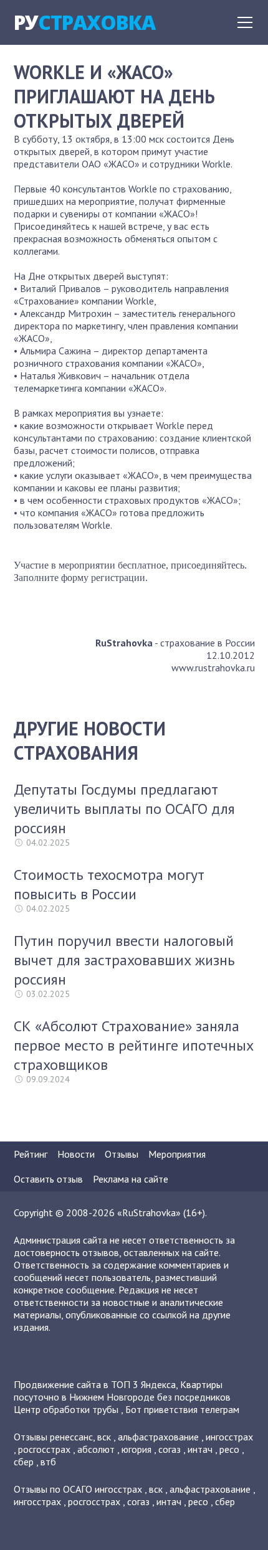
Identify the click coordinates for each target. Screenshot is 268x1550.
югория (136, 1449)
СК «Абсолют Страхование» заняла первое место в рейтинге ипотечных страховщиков (134, 1045)
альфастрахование (158, 1436)
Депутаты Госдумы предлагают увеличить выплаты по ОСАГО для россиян (124, 809)
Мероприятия (177, 1154)
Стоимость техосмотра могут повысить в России (109, 884)
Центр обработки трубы (66, 1409)
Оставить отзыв (48, 1179)
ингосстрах (229, 1436)
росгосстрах (44, 1449)
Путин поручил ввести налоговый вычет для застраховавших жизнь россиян (124, 960)
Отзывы (121, 1154)
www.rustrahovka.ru (213, 667)
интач (200, 1449)
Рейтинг (30, 1154)
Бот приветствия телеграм (182, 1409)
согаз (169, 1449)
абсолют (96, 1449)
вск (104, 1436)
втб (48, 1461)
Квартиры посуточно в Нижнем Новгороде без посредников (122, 1390)
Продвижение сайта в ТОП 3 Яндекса (95, 1384)
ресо (229, 1449)
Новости (76, 1154)
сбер (24, 1461)
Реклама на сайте (130, 1179)
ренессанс (71, 1436)
